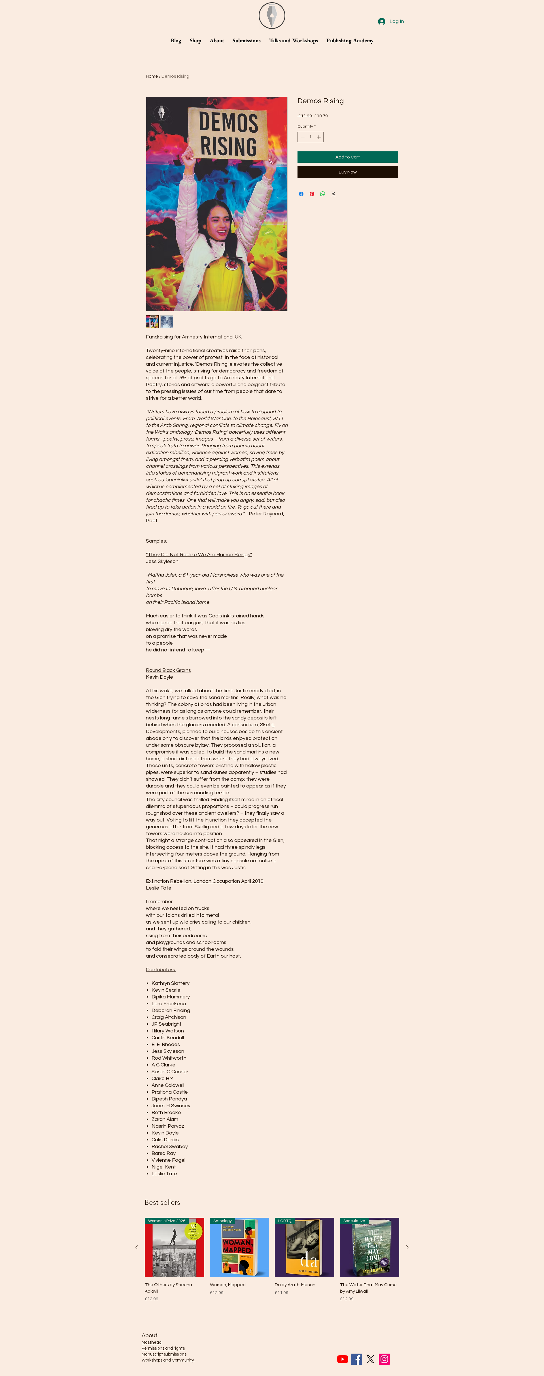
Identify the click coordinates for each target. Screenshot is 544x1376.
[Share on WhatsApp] (322, 193)
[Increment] (319, 137)
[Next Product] (407, 1247)
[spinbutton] (310, 137)
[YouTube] (342, 1359)
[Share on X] (333, 193)
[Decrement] (301, 137)
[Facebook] (356, 1359)
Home (152, 76)
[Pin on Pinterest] (312, 193)
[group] (272, 1263)
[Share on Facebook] (301, 193)
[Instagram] (384, 1359)
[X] (370, 1359)
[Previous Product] (136, 1247)
